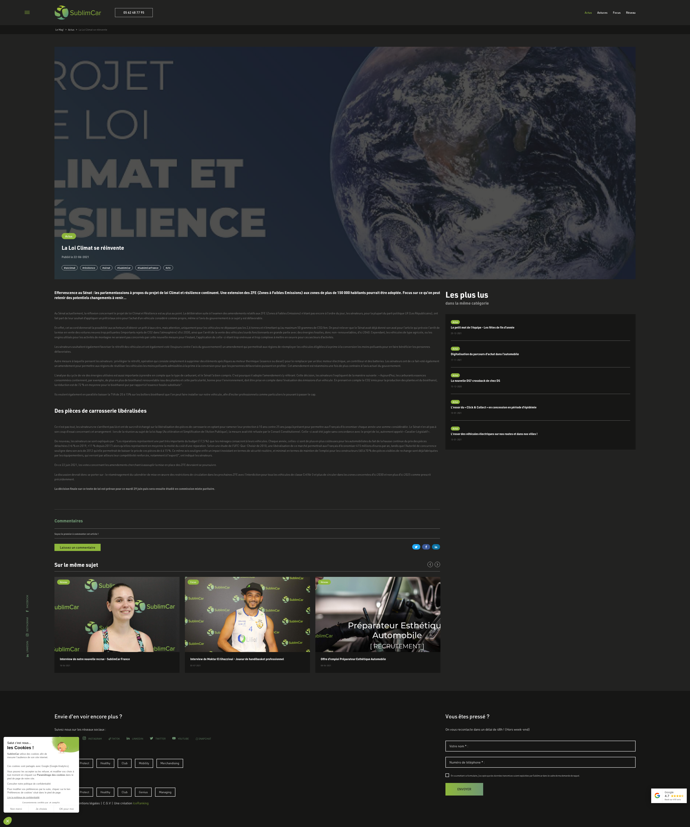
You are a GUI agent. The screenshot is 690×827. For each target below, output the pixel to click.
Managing (165, 792)
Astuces (602, 12)
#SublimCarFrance (148, 268)
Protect (84, 763)
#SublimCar (123, 268)
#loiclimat (69, 268)
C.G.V (107, 803)
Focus (617, 12)
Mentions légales (88, 803)
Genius (143, 792)
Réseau (631, 12)
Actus (588, 12)
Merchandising (169, 763)
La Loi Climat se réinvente (93, 29)
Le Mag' (59, 29)
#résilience (88, 268)
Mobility (144, 763)
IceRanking (141, 803)
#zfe (168, 268)
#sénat (106, 268)
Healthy (105, 763)
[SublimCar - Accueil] (77, 12)
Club (125, 763)
